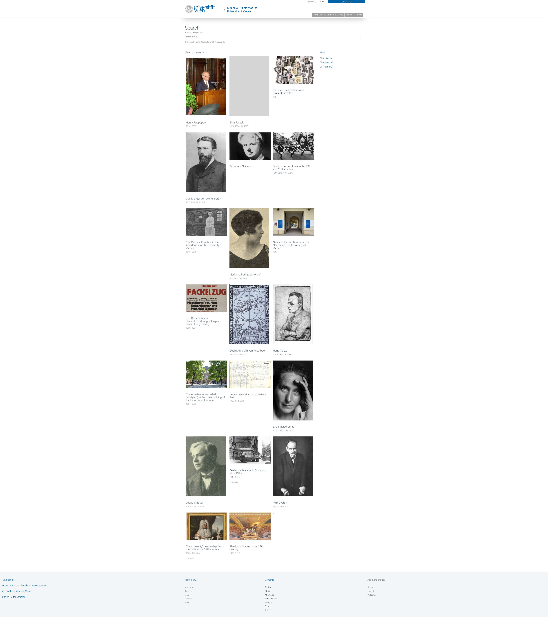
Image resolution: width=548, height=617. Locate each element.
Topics (268, 587)
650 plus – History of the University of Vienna (242, 9)
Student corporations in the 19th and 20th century (292, 168)
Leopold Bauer (194, 502)
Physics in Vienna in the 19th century (246, 548)
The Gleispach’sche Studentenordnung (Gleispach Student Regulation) (203, 321)
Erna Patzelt (236, 122)
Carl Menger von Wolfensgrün (203, 198)
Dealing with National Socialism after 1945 (247, 472)
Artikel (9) (327, 58)
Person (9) (327, 62)
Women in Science (240, 166)
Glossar (268, 610)
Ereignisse (269, 606)
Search (310, 2)
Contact (371, 587)
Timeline (332, 14)
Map (341, 14)
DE (320, 1)
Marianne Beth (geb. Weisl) (245, 274)
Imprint (370, 591)
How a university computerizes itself (247, 396)
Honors (268, 602)
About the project (376, 579)
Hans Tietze (280, 350)
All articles (269, 595)
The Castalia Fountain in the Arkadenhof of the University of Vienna (204, 245)
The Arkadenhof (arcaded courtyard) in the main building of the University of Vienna (205, 397)
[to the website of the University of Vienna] (200, 9)
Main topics (319, 14)
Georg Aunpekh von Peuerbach (247, 350)
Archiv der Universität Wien (16, 591)
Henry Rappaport (196, 122)
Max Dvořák (280, 502)
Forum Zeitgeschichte (13, 596)
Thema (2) (327, 66)
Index (359, 14)
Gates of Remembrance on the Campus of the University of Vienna (291, 245)
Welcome (371, 595)
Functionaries (271, 598)
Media (267, 591)
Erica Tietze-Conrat (284, 426)
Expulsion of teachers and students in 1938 (288, 92)
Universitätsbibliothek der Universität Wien (24, 585)
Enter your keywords (194, 33)
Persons (350, 14)
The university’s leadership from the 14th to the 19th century (204, 548)
